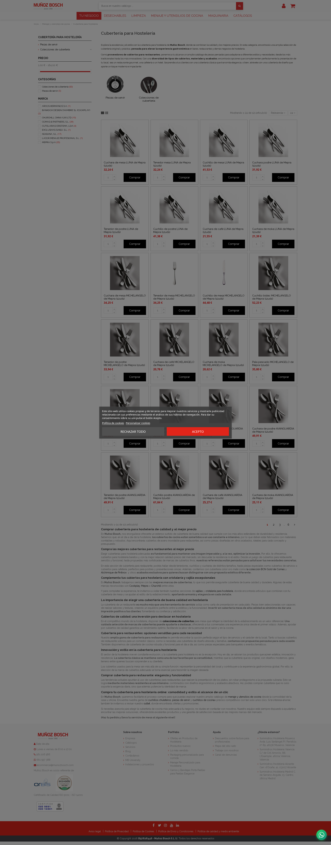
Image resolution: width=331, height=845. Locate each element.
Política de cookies (113, 422)
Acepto (198, 431)
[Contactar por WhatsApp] (321, 835)
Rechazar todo (133, 431)
